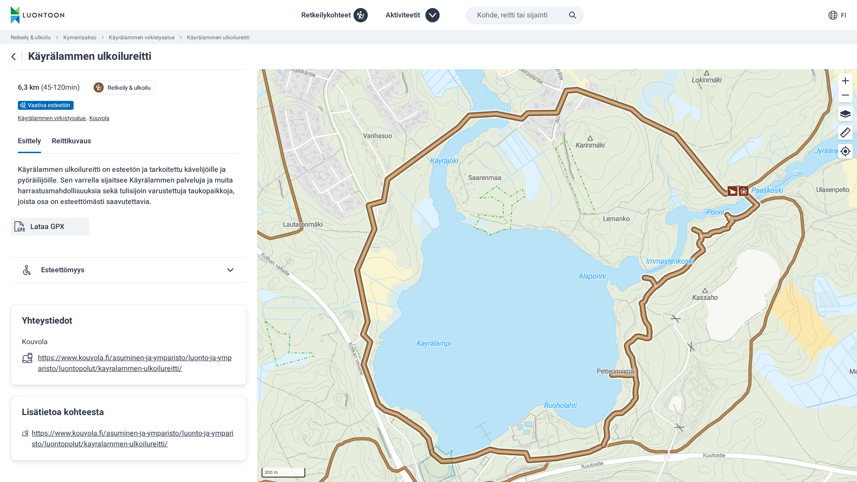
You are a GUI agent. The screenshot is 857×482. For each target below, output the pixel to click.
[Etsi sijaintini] (845, 151)
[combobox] (524, 15)
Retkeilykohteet (326, 15)
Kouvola (99, 118)
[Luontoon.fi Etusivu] (37, 15)
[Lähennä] (845, 81)
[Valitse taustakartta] (845, 114)
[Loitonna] (845, 95)
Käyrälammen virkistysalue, (52, 118)
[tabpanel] (128, 312)
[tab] (29, 141)
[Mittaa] (845, 132)
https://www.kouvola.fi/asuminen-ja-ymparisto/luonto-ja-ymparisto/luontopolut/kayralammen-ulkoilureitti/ (135, 363)
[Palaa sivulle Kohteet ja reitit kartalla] (13, 57)
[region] (557, 275)
